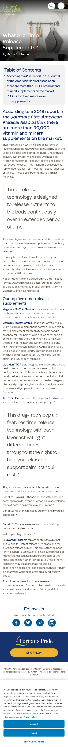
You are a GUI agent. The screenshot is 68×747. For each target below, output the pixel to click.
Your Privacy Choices (34, 741)
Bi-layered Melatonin (15, 539)
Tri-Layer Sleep (11, 398)
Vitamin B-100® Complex (18, 322)
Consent (34, 723)
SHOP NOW (34, 652)
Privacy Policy (30, 716)
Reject (34, 732)
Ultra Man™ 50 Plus (14, 364)
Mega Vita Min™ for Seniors (18, 309)
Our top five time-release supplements (29, 98)
